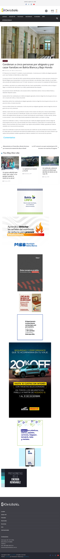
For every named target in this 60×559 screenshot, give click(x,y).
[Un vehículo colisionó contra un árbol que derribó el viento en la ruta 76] (50, 157)
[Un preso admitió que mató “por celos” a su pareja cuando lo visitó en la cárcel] (10, 157)
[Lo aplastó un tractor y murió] (30, 157)
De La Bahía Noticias (17, 70)
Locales (4, 16)
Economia (37, 16)
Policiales (20, 16)
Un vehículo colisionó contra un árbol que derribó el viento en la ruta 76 (50, 171)
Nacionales (29, 16)
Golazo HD (12, 16)
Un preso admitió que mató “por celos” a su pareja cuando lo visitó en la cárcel (10, 175)
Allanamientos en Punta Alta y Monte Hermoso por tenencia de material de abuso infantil (16, 147)
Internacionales (7, 20)
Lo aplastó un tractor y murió (30, 170)
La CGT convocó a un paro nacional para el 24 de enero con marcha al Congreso (44, 147)
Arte (43, 16)
